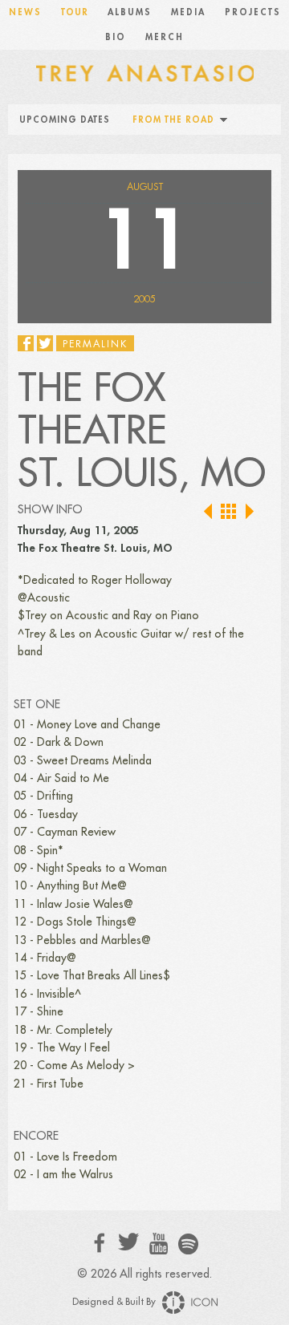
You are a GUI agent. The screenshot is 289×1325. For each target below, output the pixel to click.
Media (188, 12)
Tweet (45, 343)
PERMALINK (95, 344)
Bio (115, 37)
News (25, 12)
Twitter (129, 1242)
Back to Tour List (229, 512)
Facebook (100, 1243)
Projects (253, 12)
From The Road (173, 119)
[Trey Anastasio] (144, 72)
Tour (74, 12)
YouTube (158, 1244)
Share (26, 343)
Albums (130, 12)
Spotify (188, 1243)
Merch (164, 37)
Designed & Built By (115, 1302)
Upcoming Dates (64, 119)
